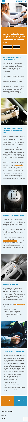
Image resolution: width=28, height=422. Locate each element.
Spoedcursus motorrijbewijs (7, 411)
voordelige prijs (19, 165)
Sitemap (3, 418)
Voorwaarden (4, 416)
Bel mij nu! (21, 400)
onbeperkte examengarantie (10, 240)
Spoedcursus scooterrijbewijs (7, 412)
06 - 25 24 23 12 (20, 1)
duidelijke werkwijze (19, 304)
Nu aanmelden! (7, 400)
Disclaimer (3, 415)
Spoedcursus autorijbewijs (7, 409)
